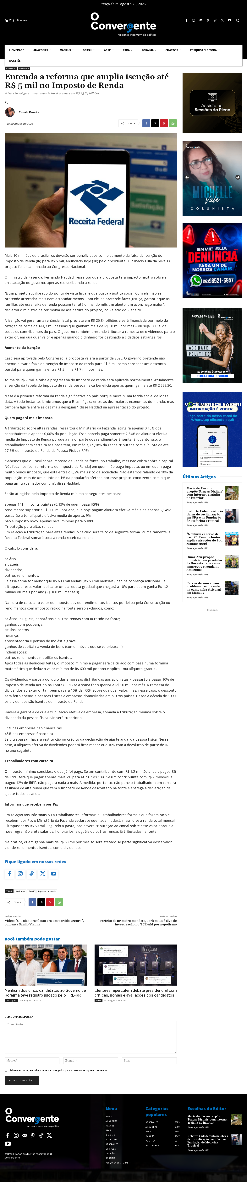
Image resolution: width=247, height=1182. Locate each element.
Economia (24, 68)
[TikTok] (215, 20)
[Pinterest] (208, 20)
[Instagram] (193, 20)
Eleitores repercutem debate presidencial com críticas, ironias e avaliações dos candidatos (136, 993)
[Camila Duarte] (10, 112)
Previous (187, 177)
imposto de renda (46, 891)
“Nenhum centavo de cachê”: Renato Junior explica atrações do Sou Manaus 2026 (204, 539)
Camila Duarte (29, 112)
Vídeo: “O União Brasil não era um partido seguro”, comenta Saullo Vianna (44, 922)
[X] (222, 20)
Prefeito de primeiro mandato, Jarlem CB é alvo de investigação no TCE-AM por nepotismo (138, 922)
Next (237, 177)
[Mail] (200, 20)
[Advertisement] (212, 636)
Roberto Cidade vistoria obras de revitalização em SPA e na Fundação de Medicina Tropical (204, 516)
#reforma (20, 891)
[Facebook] (186, 20)
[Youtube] (229, 20)
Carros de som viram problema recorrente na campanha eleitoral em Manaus (203, 588)
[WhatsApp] (173, 123)
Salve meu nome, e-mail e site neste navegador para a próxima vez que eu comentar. (58, 1070)
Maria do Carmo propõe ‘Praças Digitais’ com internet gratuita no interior (204, 493)
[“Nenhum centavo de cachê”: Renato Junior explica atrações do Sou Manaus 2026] (232, 539)
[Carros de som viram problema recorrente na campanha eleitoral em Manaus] (232, 588)
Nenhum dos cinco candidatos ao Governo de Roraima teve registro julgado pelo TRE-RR (45, 993)
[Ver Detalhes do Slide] (212, 178)
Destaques (11, 68)
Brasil (31, 891)
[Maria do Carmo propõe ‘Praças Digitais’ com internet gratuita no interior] (232, 493)
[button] (237, 20)
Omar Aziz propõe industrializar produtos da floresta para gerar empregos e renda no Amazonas (204, 563)
